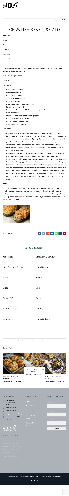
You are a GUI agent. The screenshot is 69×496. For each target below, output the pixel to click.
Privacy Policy (57, 487)
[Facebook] (40, 233)
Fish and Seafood (28, 340)
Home (28, 412)
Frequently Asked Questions (32, 435)
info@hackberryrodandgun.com (14, 424)
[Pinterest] (64, 233)
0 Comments (18, 381)
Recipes (42, 340)
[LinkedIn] (52, 233)
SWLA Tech (7, 340)
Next (63, 20)
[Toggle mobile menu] (65, 6)
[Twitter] (44, 233)
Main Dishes (36, 340)
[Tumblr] (60, 233)
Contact (29, 421)
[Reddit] (48, 233)
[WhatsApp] (56, 233)
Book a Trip (30, 416)
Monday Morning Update (32, 427)
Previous (57, 20)
